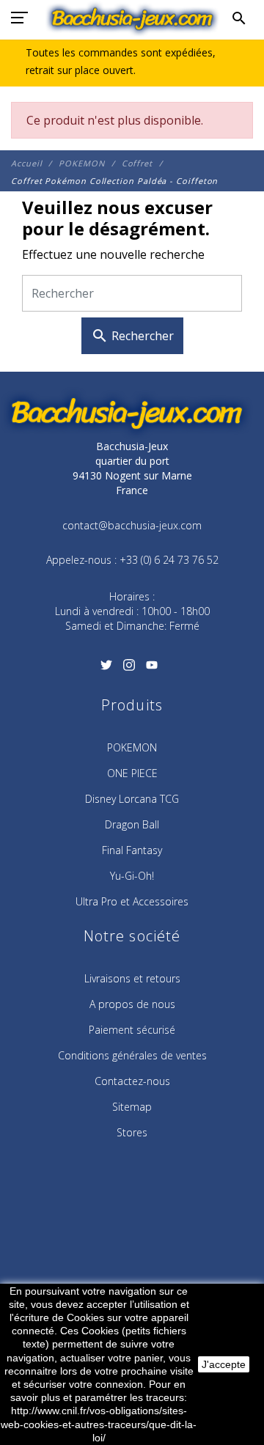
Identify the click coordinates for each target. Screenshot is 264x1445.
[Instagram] (129, 669)
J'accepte (224, 1364)
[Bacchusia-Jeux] (132, 18)
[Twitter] (106, 669)
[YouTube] (152, 669)
